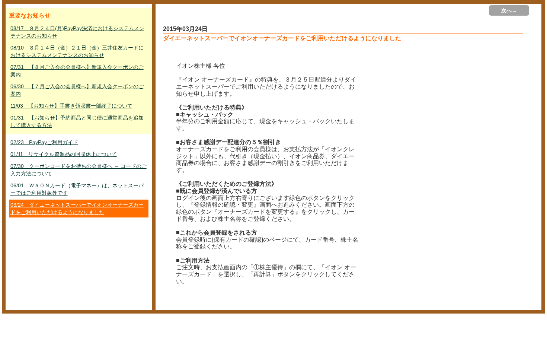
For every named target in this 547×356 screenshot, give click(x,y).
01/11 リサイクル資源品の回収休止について (63, 154)
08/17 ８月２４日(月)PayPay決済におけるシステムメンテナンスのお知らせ (77, 32)
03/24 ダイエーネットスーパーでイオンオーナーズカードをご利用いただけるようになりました (77, 208)
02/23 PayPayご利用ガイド (44, 142)
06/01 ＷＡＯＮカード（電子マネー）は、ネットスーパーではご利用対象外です (77, 189)
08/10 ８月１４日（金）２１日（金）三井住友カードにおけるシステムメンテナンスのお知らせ (77, 51)
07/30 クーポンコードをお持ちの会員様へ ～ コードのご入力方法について (78, 170)
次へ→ (509, 10)
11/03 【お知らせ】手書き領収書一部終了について (71, 106)
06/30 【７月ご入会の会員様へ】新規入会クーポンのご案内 (77, 90)
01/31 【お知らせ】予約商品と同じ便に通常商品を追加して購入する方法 (77, 121)
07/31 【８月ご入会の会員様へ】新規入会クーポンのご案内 (77, 70)
